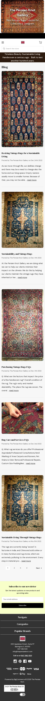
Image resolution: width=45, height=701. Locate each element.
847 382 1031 (26, 656)
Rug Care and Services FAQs (15, 439)
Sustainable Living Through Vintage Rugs (21, 537)
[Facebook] (25, 661)
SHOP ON (14, 686)
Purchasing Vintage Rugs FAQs (16, 367)
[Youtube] (29, 661)
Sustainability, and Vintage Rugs (17, 253)
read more (31, 180)
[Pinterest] (20, 661)
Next (38, 568)
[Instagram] (15, 661)
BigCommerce (19, 679)
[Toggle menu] (5, 42)
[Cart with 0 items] (40, 42)
